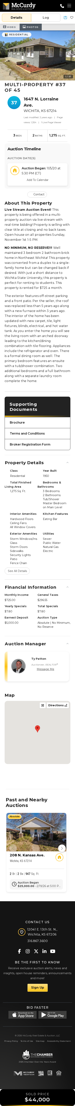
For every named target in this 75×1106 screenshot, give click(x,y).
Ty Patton (38, 658)
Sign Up (37, 987)
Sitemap (40, 1041)
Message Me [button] (45, 669)
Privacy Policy (11, 1041)
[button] (65, 18)
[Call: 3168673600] (62, 6)
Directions (56, 705)
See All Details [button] (17, 571)
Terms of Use (27, 1041)
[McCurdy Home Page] (19, 5)
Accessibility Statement (59, 1041)
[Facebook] (19, 951)
